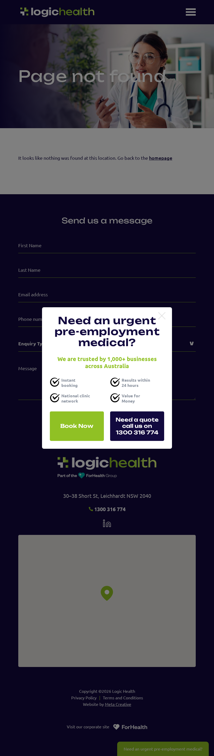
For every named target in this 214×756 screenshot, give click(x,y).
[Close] (162, 316)
